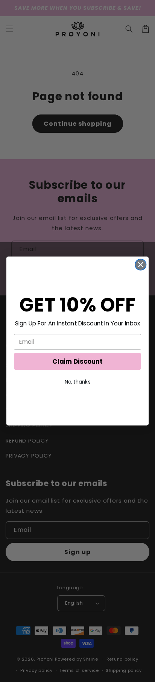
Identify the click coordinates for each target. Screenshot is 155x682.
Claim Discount (77, 361)
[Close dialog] (140, 264)
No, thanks (78, 381)
